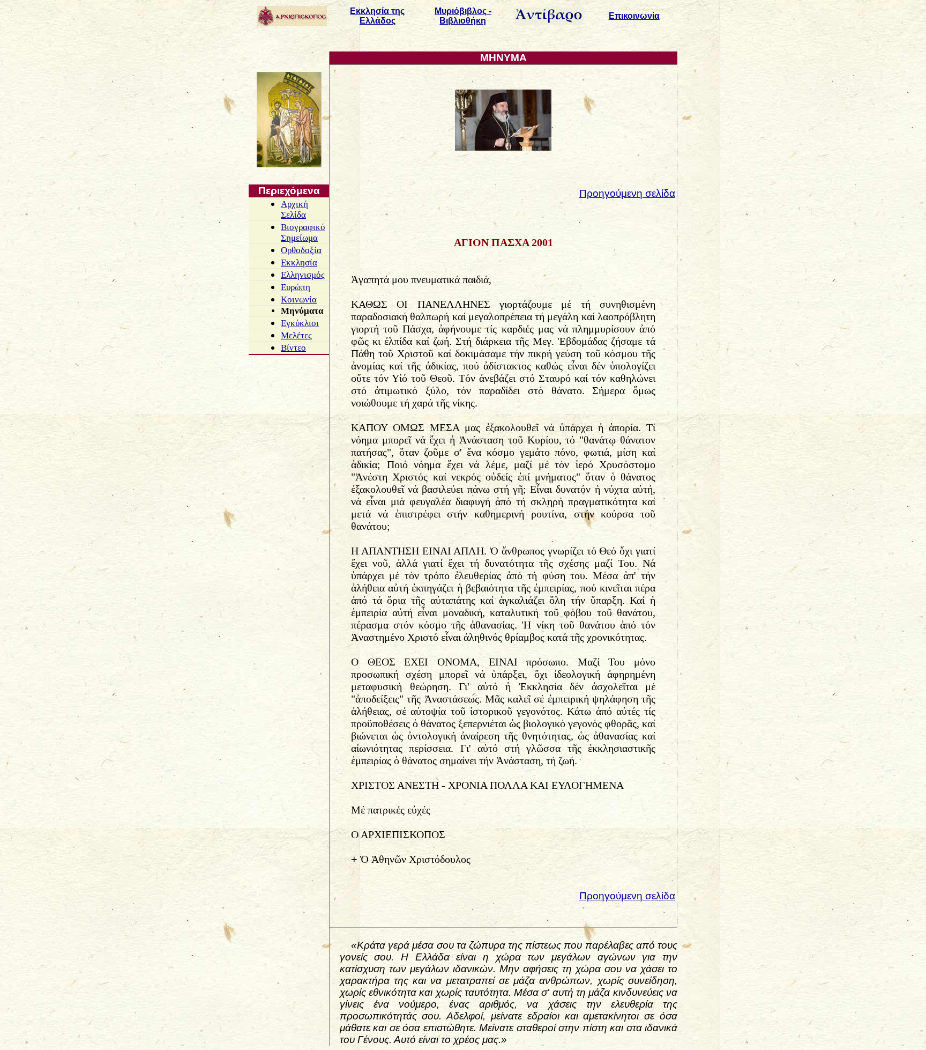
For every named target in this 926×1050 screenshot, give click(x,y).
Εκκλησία (299, 262)
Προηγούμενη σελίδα (627, 193)
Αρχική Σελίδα (294, 209)
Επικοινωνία (634, 15)
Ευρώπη (295, 287)
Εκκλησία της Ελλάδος (377, 15)
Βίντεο (293, 348)
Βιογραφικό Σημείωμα (303, 232)
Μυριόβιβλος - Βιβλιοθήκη (463, 15)
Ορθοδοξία (301, 250)
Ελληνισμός (303, 275)
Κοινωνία (299, 299)
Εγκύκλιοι (300, 323)
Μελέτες (296, 335)
